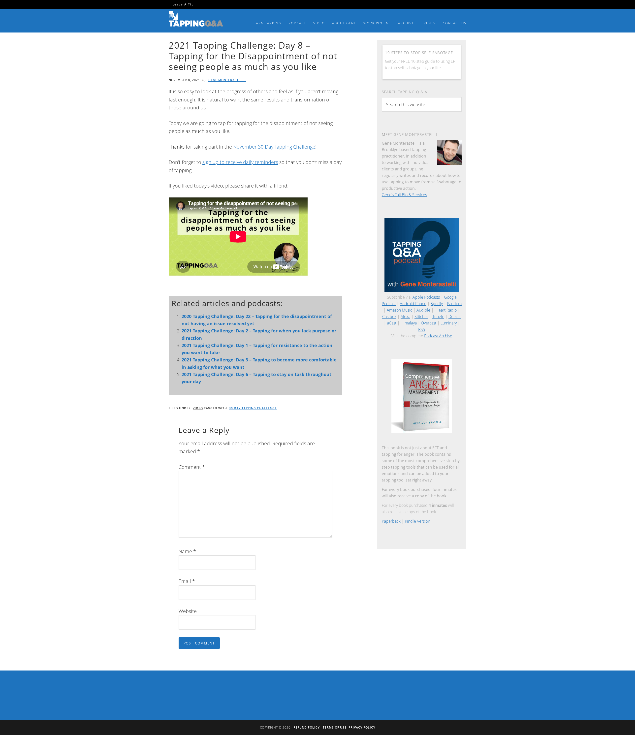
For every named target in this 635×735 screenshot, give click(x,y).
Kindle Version (417, 521)
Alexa (405, 316)
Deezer (454, 316)
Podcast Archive (438, 336)
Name (187, 551)
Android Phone (413, 303)
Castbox (389, 316)
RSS (421, 329)
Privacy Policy (362, 727)
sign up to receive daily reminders (240, 162)
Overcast (428, 323)
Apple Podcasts (426, 297)
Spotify (437, 303)
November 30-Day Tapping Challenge (274, 146)
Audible (423, 310)
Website (188, 611)
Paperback (391, 521)
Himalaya (409, 323)
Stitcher (421, 316)
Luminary (449, 323)
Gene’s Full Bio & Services (404, 194)
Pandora (454, 303)
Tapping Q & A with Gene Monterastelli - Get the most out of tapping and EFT (196, 19)
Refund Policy (306, 727)
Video (198, 408)
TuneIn (438, 316)
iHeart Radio (446, 310)
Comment (192, 467)
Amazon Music (399, 310)
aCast (391, 323)
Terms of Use (335, 727)
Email (187, 581)
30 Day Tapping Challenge (253, 408)
